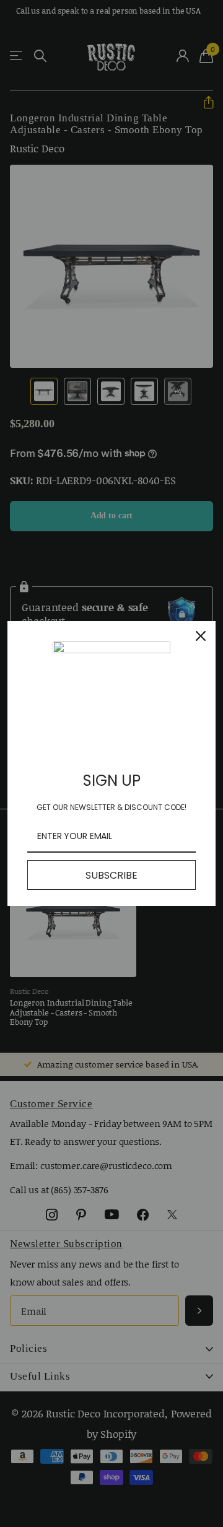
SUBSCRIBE (111, 875)
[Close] (201, 636)
